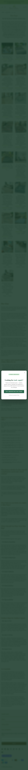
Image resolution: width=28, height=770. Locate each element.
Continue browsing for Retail (14, 395)
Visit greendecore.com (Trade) (14, 391)
